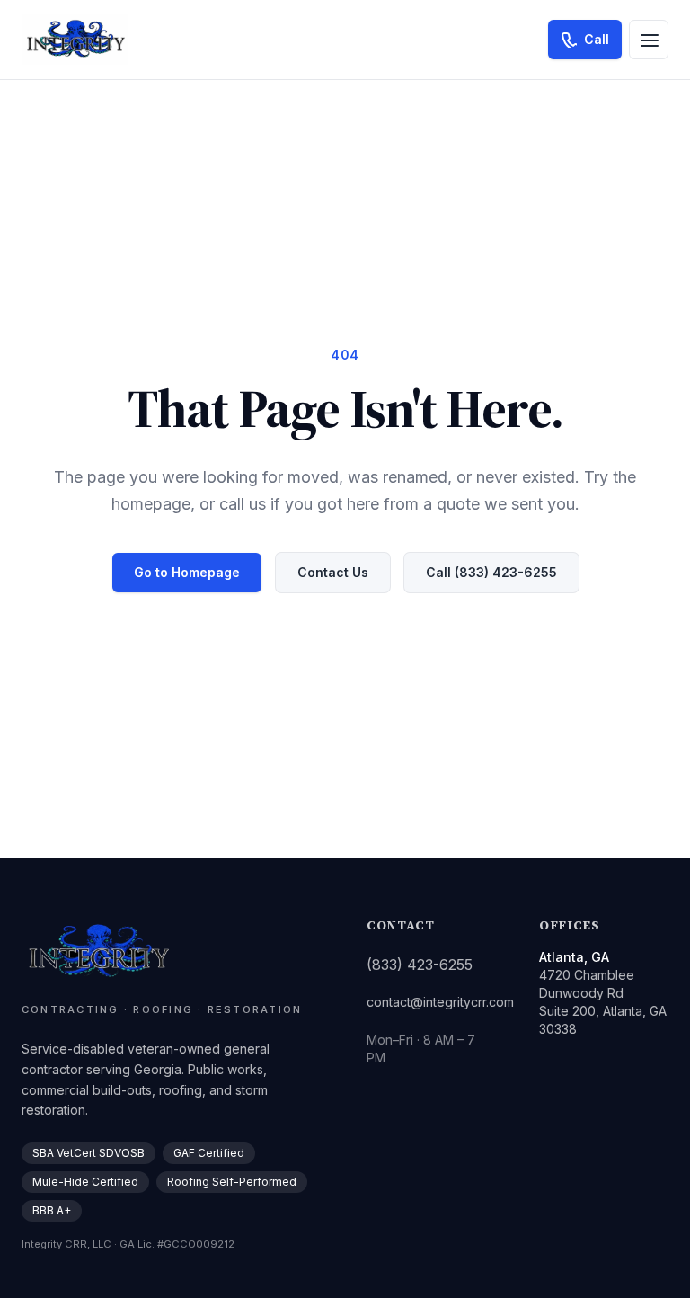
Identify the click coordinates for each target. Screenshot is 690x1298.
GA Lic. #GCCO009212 (176, 1244)
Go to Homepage (187, 572)
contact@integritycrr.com (440, 1001)
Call (596, 39)
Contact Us (332, 572)
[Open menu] (648, 39)
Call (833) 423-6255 (491, 572)
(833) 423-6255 (420, 965)
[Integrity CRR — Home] (75, 39)
